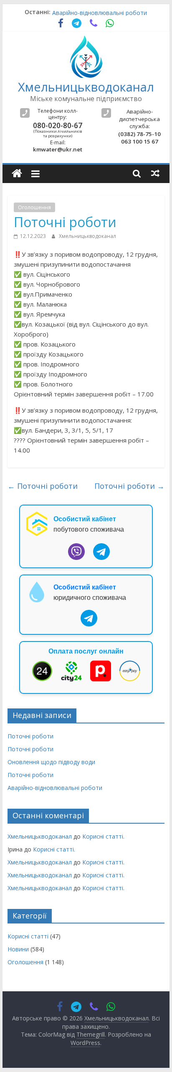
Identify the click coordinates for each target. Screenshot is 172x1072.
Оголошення (34, 207)
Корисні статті (28, 936)
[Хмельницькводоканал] (17, 173)
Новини (18, 949)
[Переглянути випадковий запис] (155, 173)
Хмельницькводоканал (86, 87)
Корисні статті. (103, 836)
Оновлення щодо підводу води (51, 762)
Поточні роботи (43, 486)
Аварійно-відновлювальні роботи (99, 15)
